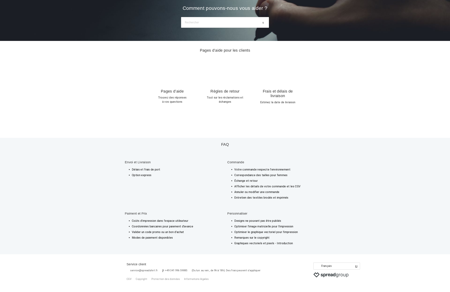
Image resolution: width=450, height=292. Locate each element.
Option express (141, 175)
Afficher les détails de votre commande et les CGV (267, 186)
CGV (129, 279)
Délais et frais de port (146, 169)
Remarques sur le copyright (251, 237)
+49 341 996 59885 (176, 270)
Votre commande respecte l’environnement (262, 169)
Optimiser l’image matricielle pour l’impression (263, 226)
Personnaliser (237, 213)
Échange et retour (246, 180)
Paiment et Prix (136, 213)
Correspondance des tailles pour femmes (260, 175)
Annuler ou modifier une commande (256, 192)
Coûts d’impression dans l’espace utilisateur (160, 220)
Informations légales (196, 279)
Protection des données (166, 279)
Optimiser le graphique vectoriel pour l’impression (266, 232)
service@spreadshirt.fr (144, 270)
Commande (235, 162)
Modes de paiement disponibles (152, 237)
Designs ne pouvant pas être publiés (257, 220)
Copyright (141, 279)
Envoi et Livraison (138, 162)
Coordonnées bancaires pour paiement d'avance (162, 226)
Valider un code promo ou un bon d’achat (158, 232)
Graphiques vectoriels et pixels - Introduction (263, 243)
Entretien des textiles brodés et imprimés (261, 197)
